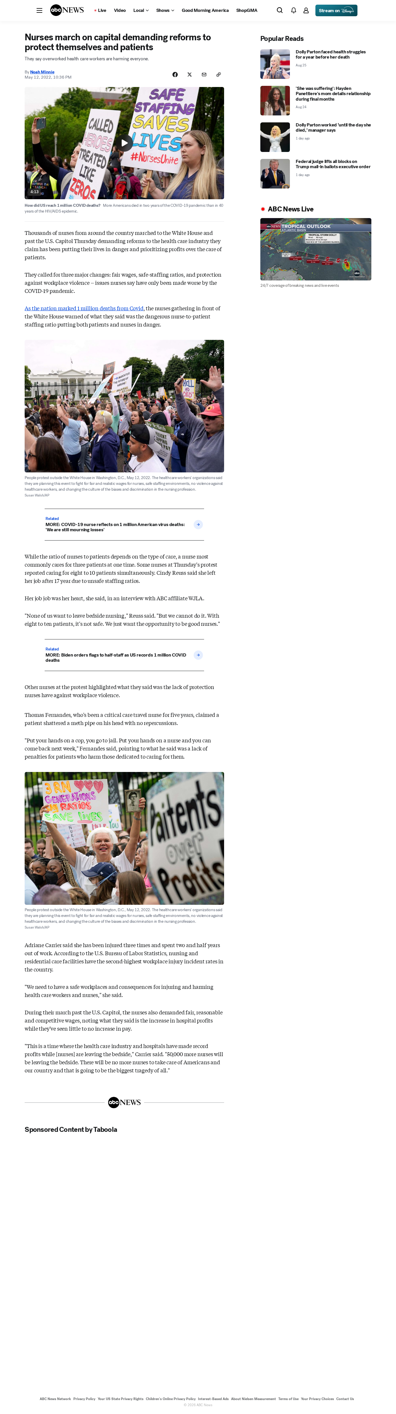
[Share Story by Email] (204, 74)
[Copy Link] (218, 74)
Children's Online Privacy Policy (171, 1399)
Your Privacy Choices (317, 1399)
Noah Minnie (42, 72)
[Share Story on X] (189, 74)
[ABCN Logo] (67, 10)
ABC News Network (55, 1399)
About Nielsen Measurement (253, 1399)
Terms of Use (288, 1399)
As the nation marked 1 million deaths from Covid (84, 308)
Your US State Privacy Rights (120, 1399)
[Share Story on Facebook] (175, 74)
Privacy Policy (84, 1399)
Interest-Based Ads (213, 1399)
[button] (39, 10)
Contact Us (345, 1399)
